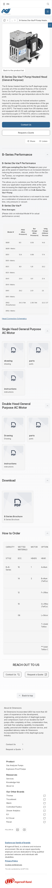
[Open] (48, 11)
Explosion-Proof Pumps (16, 769)
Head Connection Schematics (14, 318)
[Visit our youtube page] (24, 829)
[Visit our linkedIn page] (17, 829)
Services (10, 779)
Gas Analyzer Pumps (14, 765)
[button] (26, 154)
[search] (48, 4)
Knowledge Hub (13, 782)
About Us (10, 786)
